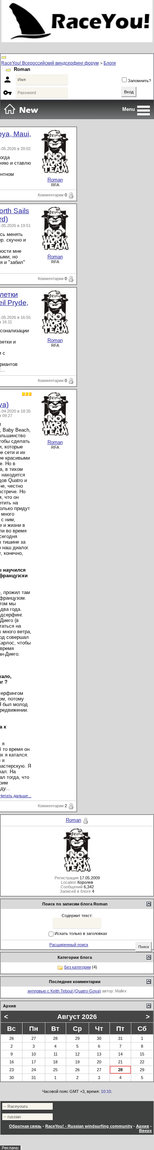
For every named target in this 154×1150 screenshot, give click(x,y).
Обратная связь (25, 1126)
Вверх (145, 1130)
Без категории (77, 967)
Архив (142, 1126)
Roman (55, 180)
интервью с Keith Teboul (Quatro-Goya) (64, 991)
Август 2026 (77, 1016)
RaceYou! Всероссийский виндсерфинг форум (50, 63)
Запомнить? (139, 80)
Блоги (110, 63)
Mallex (121, 991)
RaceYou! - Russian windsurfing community (88, 1126)
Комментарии (51, 195)
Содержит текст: (77, 915)
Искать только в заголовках (81, 933)
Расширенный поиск (68, 944)
